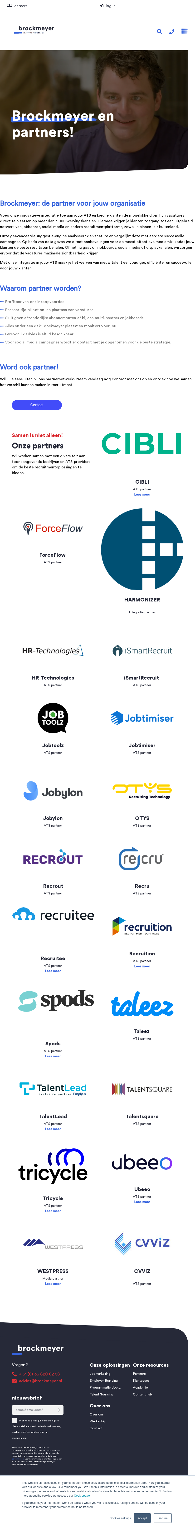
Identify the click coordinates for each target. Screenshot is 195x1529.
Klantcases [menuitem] (141, 1380)
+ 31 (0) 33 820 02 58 (39, 1374)
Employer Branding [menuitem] (104, 1380)
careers (20, 6)
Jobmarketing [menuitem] (100, 1373)
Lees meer (53, 1056)
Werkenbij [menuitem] (97, 1421)
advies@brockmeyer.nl (40, 1381)
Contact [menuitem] (96, 1428)
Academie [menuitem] (140, 1387)
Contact (28, 455)
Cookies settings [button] (120, 1518)
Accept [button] (142, 1518)
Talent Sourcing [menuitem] (101, 1394)
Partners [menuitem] (139, 1373)
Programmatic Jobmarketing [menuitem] (106, 1387)
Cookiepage (82, 1495)
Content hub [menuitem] (142, 1394)
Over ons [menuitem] (97, 1414)
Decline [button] (163, 1518)
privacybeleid (18, 1459)
